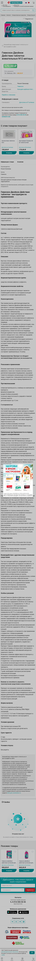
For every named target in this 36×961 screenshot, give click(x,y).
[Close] (31, 466)
